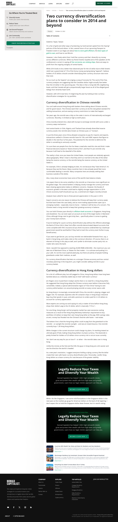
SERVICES (42, 3)
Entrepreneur (58, 494)
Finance (61, 10)
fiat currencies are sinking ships (83, 62)
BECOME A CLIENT (103, 3)
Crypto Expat (58, 482)
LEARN (50, 3)
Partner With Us (42, 491)
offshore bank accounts (83, 211)
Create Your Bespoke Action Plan (23, 43)
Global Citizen (59, 491)
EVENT (67, 3)
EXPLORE (59, 3)
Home (48, 10)
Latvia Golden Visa (77, 482)
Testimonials (41, 485)
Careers (40, 488)
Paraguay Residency (77, 490)
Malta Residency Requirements (76, 494)
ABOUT (7, 516)
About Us (40, 482)
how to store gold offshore (84, 51)
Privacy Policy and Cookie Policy (105, 514)
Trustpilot (9, 48)
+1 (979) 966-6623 (18, 516)
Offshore (57, 488)
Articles (54, 10)
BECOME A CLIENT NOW (77, 389)
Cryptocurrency (59, 497)
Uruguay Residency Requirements (77, 486)
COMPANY (32, 3)
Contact (40, 494)
